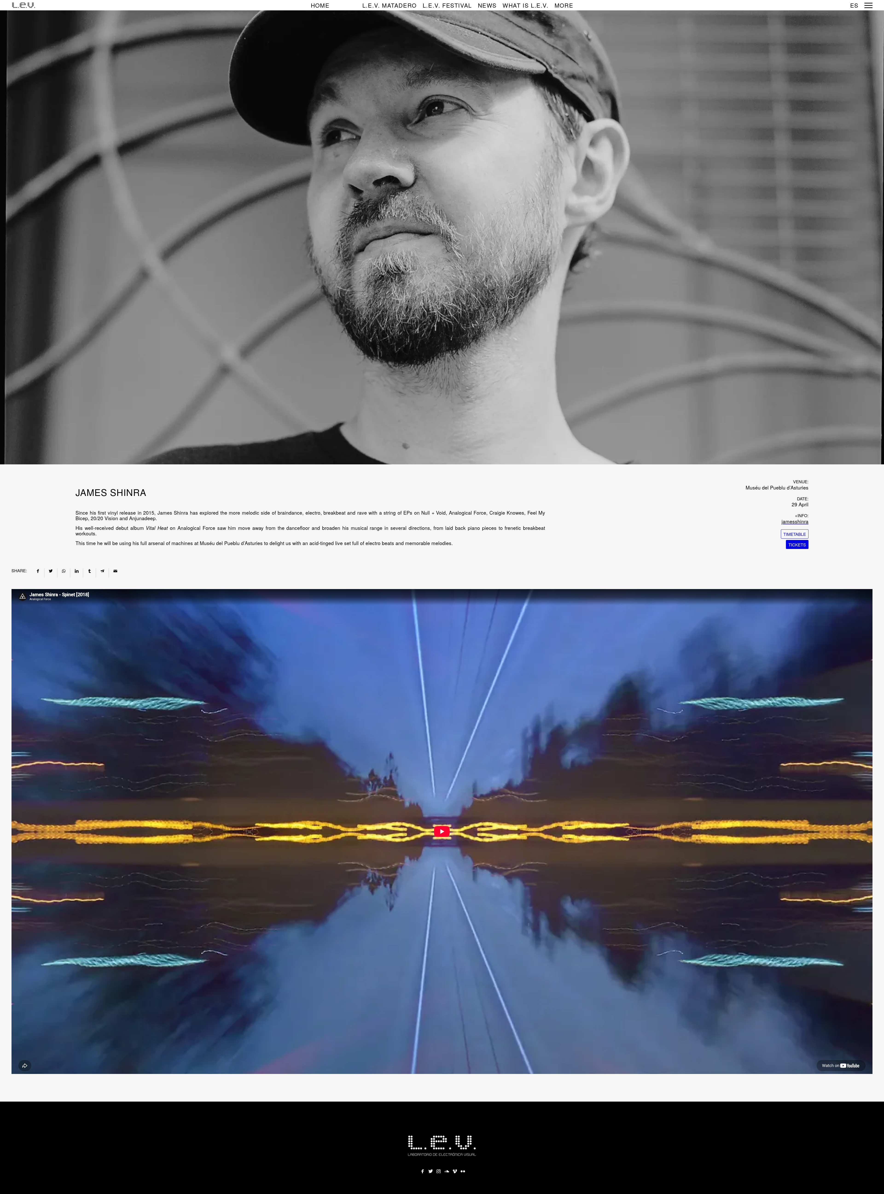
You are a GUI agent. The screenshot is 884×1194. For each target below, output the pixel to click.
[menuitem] (333, 5)
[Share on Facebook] (38, 570)
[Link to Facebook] (422, 1169)
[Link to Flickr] (462, 1169)
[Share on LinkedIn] (76, 570)
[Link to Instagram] (438, 1169)
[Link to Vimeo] (454, 1169)
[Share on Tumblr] (89, 570)
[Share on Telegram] (102, 570)
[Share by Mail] (115, 570)
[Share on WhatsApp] (63, 570)
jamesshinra (795, 521)
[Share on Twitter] (50, 570)
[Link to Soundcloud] (446, 1169)
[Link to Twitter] (430, 1169)
